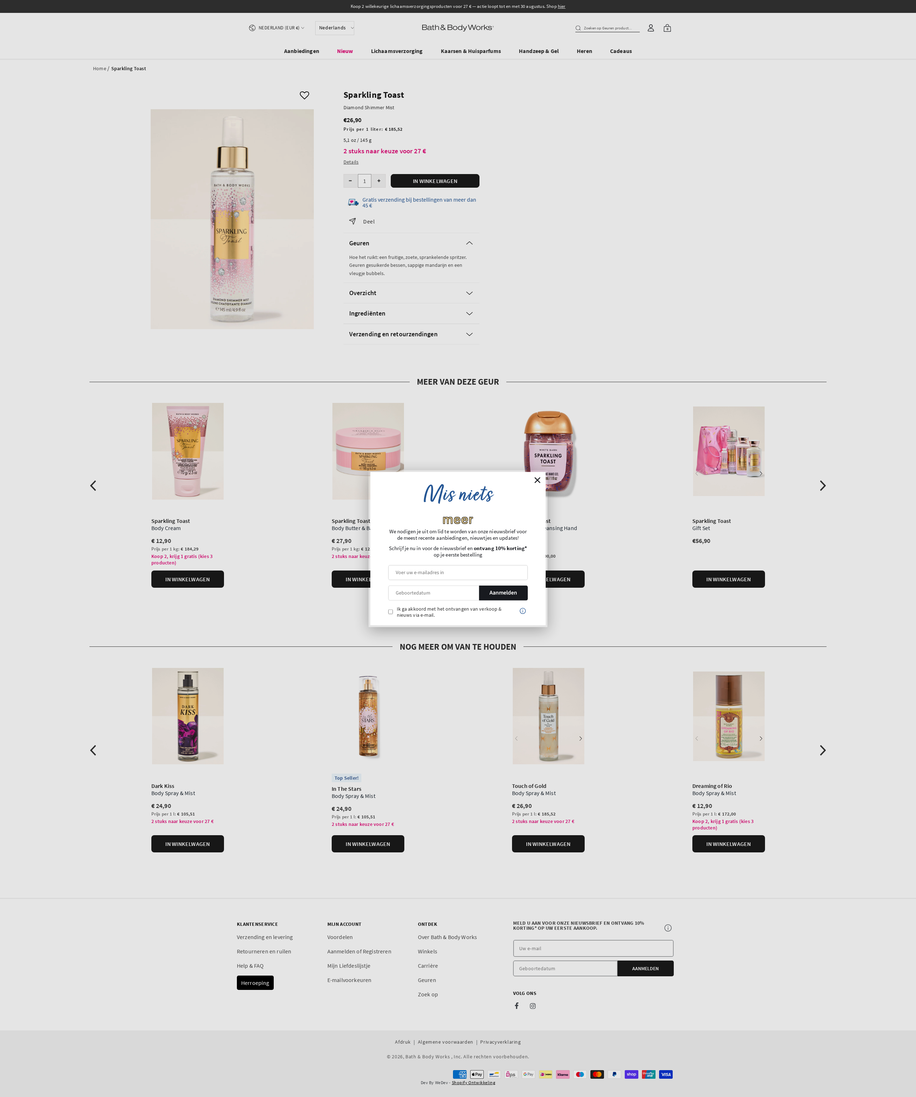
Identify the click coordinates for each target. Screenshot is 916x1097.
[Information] (523, 611)
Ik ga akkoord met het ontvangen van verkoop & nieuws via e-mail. (449, 612)
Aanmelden (503, 593)
